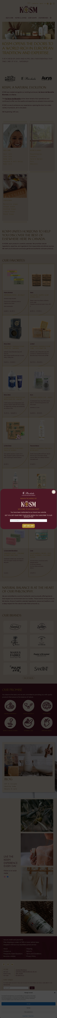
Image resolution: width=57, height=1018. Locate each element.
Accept (28, 1003)
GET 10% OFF (28, 526)
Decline (28, 1008)
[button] (55, 992)
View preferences (28, 1012)
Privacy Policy (25, 1015)
